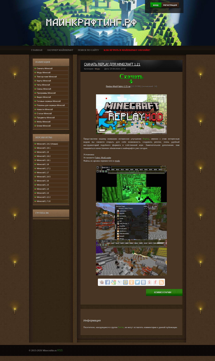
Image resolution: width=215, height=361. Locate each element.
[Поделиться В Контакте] (143, 282)
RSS (60, 350)
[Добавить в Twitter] (137, 282)
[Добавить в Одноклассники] (131, 282)
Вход (155, 5)
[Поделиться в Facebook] (107, 282)
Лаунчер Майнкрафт (60, 50)
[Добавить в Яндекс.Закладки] (149, 282)
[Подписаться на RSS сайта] (161, 282)
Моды (97, 69)
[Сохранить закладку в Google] (113, 282)
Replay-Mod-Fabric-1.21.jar (118, 86)
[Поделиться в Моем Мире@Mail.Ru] (125, 282)
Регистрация (170, 5)
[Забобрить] (101, 282)
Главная (36, 50)
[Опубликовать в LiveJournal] (119, 282)
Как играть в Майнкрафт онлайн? (127, 50)
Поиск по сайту (88, 50)
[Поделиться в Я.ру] (155, 282)
